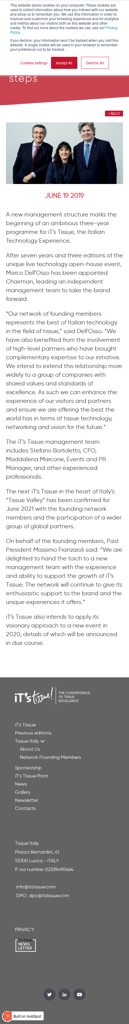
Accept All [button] (64, 62)
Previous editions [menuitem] (33, 733)
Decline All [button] (95, 62)
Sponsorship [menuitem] (28, 768)
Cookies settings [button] (33, 62)
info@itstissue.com (36, 887)
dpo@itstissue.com (49, 895)
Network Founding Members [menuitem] (50, 757)
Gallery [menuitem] (22, 792)
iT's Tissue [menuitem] (25, 725)
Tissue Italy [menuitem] (27, 741)
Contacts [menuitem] (25, 808)
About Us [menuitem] (30, 749)
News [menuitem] (21, 784)
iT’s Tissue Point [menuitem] (31, 776)
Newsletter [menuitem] (26, 800)
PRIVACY (24, 929)
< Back (114, 113)
